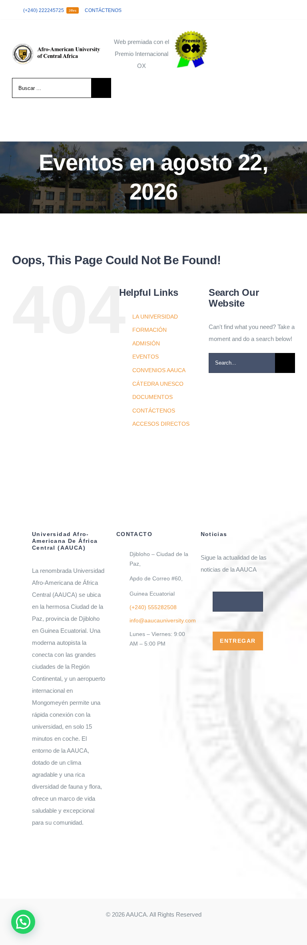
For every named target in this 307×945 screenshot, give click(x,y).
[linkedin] (292, 10)
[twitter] (267, 10)
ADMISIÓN (146, 343)
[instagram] (279, 10)
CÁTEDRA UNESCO (157, 384)
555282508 (153, 607)
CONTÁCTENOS (153, 410)
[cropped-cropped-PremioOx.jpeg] (191, 33)
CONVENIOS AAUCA (158, 370)
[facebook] (254, 10)
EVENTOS (145, 356)
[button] (23, 922)
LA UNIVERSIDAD (155, 316)
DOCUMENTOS (152, 397)
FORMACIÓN (149, 330)
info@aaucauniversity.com (163, 620)
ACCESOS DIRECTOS (160, 424)
